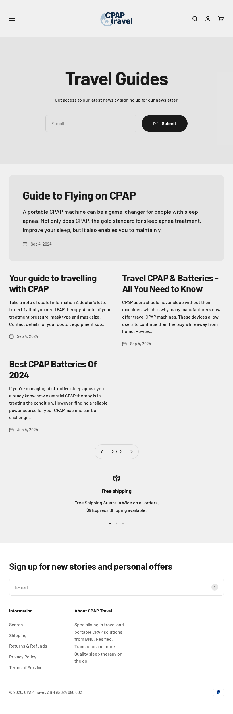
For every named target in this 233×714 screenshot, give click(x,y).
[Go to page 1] (102, 452)
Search (16, 624)
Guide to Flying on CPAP (79, 195)
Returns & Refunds (28, 645)
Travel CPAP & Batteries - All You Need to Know (170, 283)
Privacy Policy (22, 656)
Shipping (18, 635)
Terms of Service (26, 667)
